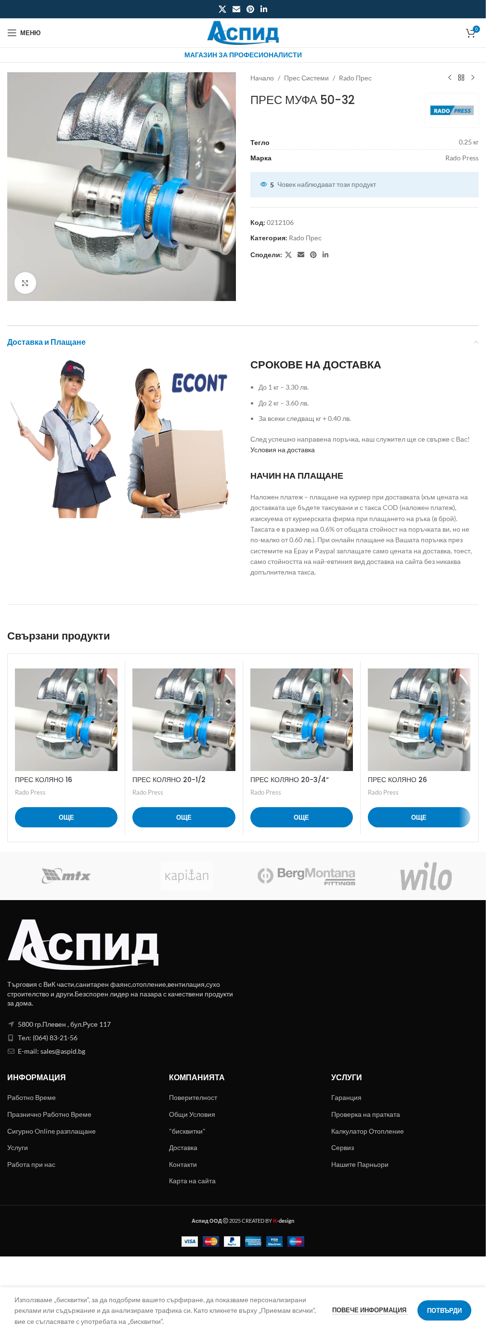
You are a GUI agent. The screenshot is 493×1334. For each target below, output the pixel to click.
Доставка (183, 1147)
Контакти (183, 1164)
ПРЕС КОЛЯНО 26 (397, 780)
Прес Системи (306, 78)
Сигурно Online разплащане (51, 1131)
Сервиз (342, 1147)
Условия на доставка (282, 449)
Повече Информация (370, 1310)
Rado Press (30, 792)
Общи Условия (192, 1114)
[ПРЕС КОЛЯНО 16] (66, 719)
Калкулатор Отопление (367, 1131)
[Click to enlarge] (25, 283)
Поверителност (193, 1097)
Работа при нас (31, 1164)
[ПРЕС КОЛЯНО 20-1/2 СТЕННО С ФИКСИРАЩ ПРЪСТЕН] (183, 719)
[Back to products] (461, 78)
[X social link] (222, 9)
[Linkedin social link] (264, 9)
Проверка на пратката (365, 1114)
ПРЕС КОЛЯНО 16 (43, 780)
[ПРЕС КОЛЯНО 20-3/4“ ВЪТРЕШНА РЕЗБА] (301, 719)
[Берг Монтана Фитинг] (306, 876)
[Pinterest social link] (251, 9)
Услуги (17, 1147)
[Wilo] (426, 876)
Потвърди (444, 1310)
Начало (262, 78)
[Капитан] (187, 876)
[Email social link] (236, 9)
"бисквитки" (187, 1131)
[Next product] (473, 78)
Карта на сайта (192, 1181)
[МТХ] (67, 876)
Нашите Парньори (360, 1164)
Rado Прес (355, 78)
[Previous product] (449, 78)
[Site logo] (243, 32)
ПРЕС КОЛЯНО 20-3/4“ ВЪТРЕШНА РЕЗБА (289, 784)
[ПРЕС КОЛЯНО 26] (419, 719)
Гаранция (346, 1097)
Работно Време (31, 1097)
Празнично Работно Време (49, 1114)
